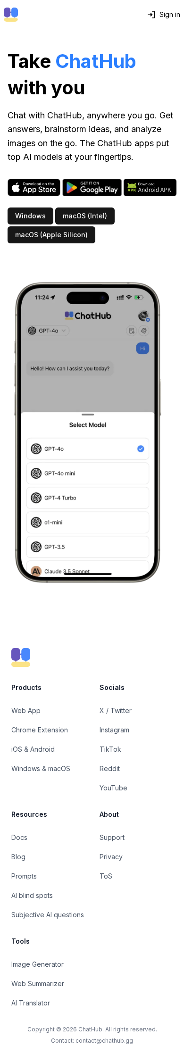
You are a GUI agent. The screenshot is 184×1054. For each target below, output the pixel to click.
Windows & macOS (40, 768)
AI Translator (30, 1003)
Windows (30, 216)
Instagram (114, 730)
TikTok (110, 749)
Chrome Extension (39, 730)
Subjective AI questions (47, 915)
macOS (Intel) (85, 216)
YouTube (113, 788)
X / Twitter (116, 710)
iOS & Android (33, 749)
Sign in (169, 14)
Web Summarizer (37, 983)
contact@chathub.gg (104, 1040)
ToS (106, 876)
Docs (19, 837)
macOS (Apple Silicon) (51, 235)
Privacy (111, 857)
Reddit (110, 768)
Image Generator (37, 964)
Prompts (24, 876)
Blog (18, 857)
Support (112, 837)
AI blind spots (32, 895)
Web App (26, 710)
